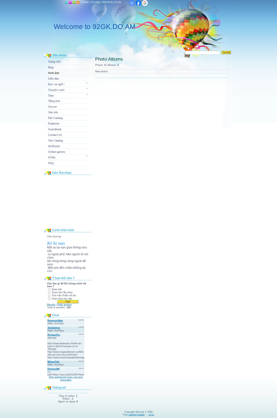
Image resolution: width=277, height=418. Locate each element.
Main (66, 2)
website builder (137, 414)
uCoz (151, 414)
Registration (70, 2)
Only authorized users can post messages (66, 378)
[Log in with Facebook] (138, 3)
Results (51, 304)
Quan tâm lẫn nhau (62, 292)
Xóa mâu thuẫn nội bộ (64, 295)
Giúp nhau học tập (62, 298)
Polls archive (64, 304)
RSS (77, 2)
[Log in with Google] (145, 3)
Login (74, 2)
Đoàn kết (57, 289)
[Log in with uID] (132, 3)
